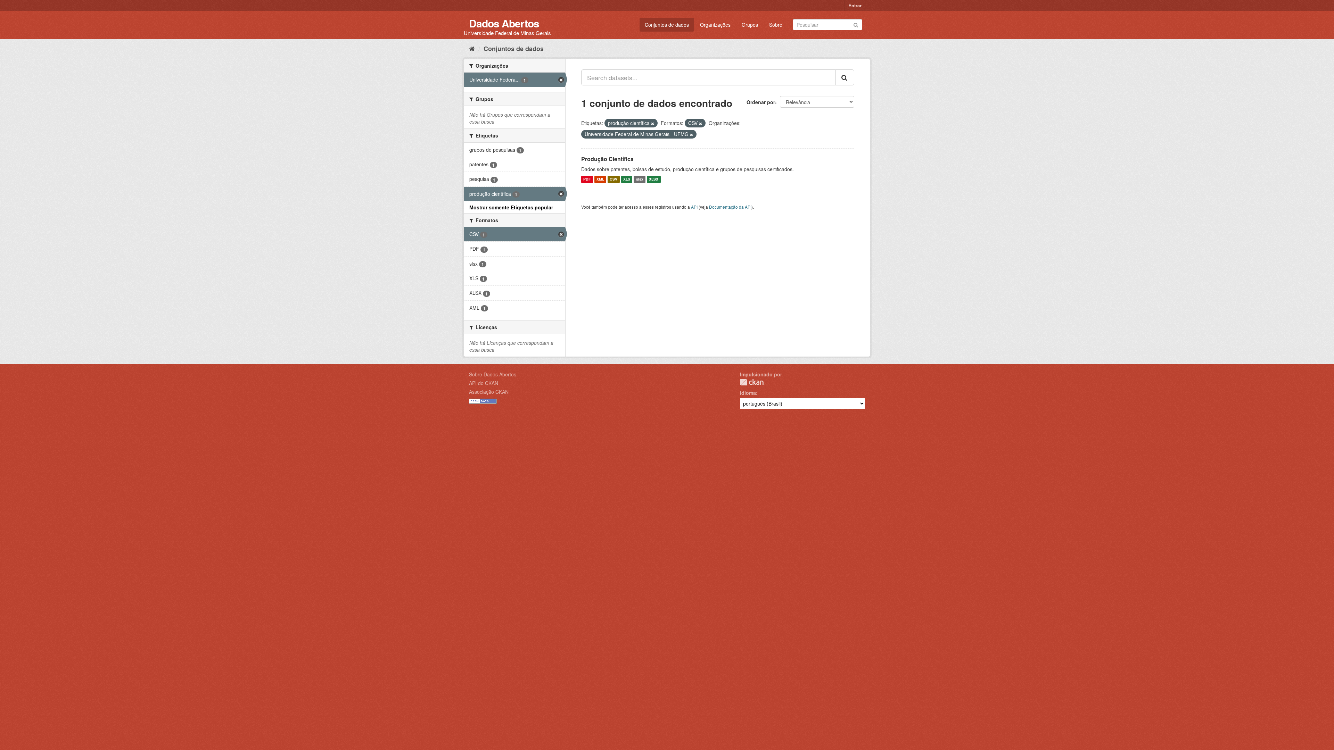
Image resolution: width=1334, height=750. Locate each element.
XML (600, 179)
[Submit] (856, 24)
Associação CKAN (489, 391)
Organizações (715, 24)
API (694, 207)
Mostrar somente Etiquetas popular (511, 207)
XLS (626, 179)
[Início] (472, 48)
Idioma (748, 392)
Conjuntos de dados (667, 24)
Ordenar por (761, 102)
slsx (639, 179)
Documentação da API (730, 207)
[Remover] (652, 123)
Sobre (775, 24)
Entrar (855, 5)
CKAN (752, 382)
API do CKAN (483, 383)
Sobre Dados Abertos (492, 374)
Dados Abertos (504, 23)
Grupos (750, 24)
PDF (587, 179)
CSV (613, 179)
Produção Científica (607, 159)
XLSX (653, 179)
